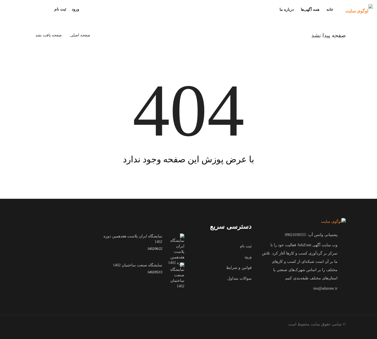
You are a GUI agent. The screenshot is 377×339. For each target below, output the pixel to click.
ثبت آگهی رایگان (23, 9)
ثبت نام (60, 9)
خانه (329, 9)
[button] (84, 9)
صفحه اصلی (80, 35)
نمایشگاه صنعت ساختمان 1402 (137, 265)
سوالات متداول (239, 278)
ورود (75, 9)
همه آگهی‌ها (310, 9)
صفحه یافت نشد (48, 35)
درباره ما (287, 9)
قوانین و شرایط (239, 268)
